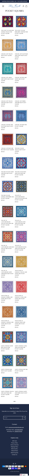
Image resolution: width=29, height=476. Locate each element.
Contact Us (14, 454)
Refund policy (14, 448)
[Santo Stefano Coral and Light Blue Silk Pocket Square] (21, 337)
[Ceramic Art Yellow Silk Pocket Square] (7, 45)
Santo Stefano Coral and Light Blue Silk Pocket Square (21, 347)
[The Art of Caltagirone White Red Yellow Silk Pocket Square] (7, 236)
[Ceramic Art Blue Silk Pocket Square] (21, 115)
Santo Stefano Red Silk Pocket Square (21, 370)
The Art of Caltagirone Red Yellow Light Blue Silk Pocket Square (7, 223)
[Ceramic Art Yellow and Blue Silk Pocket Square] (7, 92)
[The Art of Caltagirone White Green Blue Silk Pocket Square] (7, 261)
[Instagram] (13, 463)
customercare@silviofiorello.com (16, 427)
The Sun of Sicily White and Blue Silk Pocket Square (7, 173)
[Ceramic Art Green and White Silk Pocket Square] (7, 68)
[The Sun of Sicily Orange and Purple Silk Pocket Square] (7, 186)
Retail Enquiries (14, 452)
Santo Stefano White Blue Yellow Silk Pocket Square (7, 347)
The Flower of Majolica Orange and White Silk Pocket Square (7, 323)
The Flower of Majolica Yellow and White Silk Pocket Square (21, 273)
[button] (24, 475)
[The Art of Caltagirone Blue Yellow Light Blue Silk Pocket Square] (21, 186)
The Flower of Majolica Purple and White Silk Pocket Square (6, 298)
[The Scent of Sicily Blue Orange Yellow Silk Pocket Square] (7, 21)
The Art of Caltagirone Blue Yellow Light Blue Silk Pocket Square (21, 198)
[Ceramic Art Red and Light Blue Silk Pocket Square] (7, 115)
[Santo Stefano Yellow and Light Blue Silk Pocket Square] (7, 382)
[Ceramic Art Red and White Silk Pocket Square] (21, 68)
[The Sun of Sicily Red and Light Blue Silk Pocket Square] (21, 163)
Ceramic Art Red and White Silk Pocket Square (21, 79)
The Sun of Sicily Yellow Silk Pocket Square (20, 150)
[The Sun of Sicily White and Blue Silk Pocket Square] (7, 163)
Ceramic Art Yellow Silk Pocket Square (7, 54)
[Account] (23, 6)
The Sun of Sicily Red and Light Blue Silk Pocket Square (20, 173)
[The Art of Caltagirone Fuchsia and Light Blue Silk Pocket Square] (21, 236)
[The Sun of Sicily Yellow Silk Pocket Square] (21, 139)
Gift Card (14, 441)
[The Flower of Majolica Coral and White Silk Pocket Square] (21, 286)
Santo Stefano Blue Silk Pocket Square (6, 370)
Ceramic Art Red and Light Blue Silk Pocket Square (7, 126)
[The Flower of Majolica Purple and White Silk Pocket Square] (7, 286)
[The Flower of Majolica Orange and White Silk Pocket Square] (7, 311)
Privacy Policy (14, 443)
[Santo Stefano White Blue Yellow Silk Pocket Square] (7, 337)
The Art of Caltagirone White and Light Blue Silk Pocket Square (20, 223)
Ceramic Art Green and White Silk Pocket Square (7, 79)
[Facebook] (15, 463)
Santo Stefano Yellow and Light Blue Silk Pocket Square (7, 393)
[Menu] (3, 6)
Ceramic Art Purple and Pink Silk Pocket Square (20, 102)
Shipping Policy (14, 446)
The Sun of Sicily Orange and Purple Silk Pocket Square (7, 197)
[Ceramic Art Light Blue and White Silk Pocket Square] (21, 45)
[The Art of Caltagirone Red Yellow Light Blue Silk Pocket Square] (7, 211)
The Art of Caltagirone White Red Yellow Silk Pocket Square (7, 248)
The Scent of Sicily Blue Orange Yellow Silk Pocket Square (7, 32)
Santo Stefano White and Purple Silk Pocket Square (21, 393)
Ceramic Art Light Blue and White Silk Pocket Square (21, 55)
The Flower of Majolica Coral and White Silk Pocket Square (20, 298)
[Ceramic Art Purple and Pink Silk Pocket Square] (21, 92)
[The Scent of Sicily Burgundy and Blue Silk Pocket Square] (21, 21)
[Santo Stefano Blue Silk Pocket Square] (7, 360)
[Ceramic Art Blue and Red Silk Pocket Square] (7, 139)
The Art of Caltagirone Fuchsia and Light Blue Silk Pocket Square (20, 248)
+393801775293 (18, 431)
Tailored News (14, 450)
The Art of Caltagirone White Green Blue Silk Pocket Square (7, 273)
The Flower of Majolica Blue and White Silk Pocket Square (20, 323)
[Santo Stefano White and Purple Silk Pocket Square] (21, 382)
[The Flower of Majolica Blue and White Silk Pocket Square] (21, 311)
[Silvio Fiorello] (14, 6)
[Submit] (24, 417)
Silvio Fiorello (16, 471)
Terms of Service (15, 444)
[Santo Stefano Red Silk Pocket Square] (21, 360)
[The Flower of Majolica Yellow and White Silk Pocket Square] (21, 261)
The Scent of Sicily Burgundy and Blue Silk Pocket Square (21, 32)
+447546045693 (18, 429)
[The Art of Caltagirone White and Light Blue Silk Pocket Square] (21, 211)
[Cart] (26, 6)
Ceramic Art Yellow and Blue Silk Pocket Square (7, 102)
